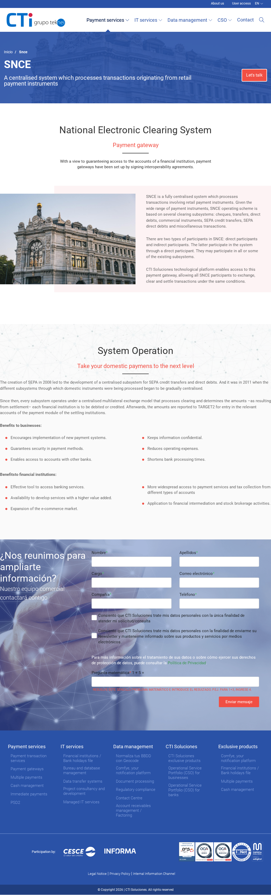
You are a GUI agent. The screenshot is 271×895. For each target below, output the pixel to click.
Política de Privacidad (187, 663)
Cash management (27, 785)
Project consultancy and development (84, 791)
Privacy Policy (120, 873)
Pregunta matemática (110, 672)
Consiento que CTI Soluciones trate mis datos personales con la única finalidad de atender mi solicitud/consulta (171, 618)
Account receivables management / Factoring (133, 810)
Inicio (8, 52)
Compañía (101, 594)
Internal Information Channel (154, 873)
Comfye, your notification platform (133, 770)
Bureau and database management (81, 770)
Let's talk (254, 75)
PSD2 (15, 802)
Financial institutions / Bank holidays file (82, 758)
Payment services (105, 20)
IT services (145, 20)
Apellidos (187, 552)
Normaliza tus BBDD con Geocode (133, 758)
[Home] (35, 20)
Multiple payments (26, 777)
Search (261, 19)
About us (217, 3)
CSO (222, 20)
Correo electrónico (196, 573)
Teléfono (187, 594)
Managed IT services (81, 802)
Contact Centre (129, 798)
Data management (187, 20)
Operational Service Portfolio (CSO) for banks (185, 790)
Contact (245, 20)
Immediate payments (29, 794)
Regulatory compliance (135, 789)
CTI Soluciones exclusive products (184, 758)
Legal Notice (97, 873)
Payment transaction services (29, 758)
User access (241, 3)
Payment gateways (27, 768)
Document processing (135, 781)
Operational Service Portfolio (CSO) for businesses (185, 773)
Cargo (97, 573)
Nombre (99, 552)
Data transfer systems (82, 781)
